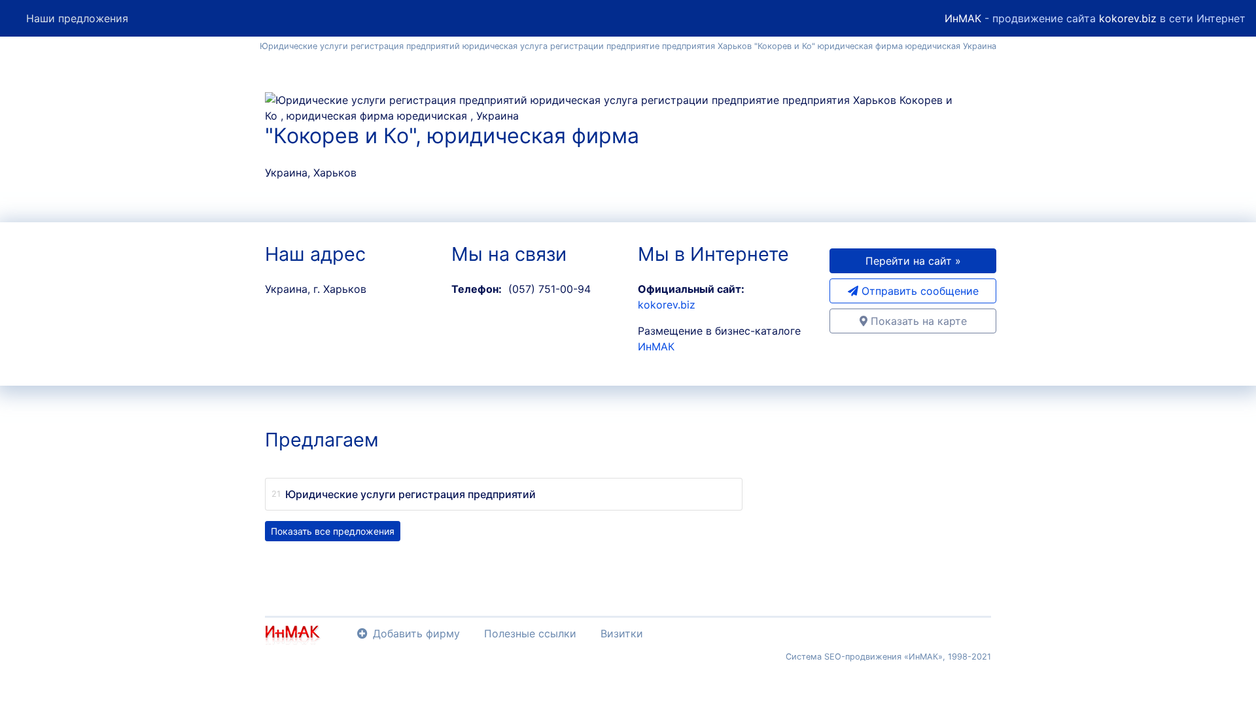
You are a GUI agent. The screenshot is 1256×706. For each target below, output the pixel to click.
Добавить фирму (416, 633)
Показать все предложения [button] (332, 531)
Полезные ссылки (530, 633)
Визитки (622, 633)
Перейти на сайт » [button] (913, 260)
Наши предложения (77, 18)
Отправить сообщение (918, 290)
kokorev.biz (1128, 18)
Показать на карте (917, 321)
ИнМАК (963, 18)
